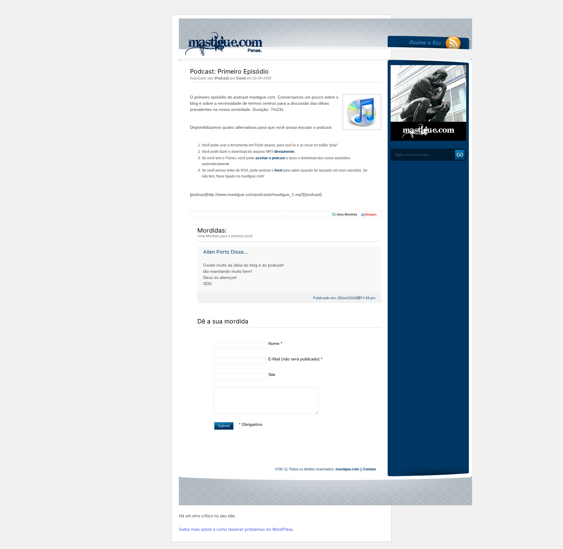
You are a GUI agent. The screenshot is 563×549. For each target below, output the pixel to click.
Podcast (221, 78)
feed (278, 170)
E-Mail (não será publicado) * (295, 359)
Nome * (275, 343)
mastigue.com (347, 469)
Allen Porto (216, 252)
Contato (369, 469)
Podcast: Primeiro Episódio (229, 71)
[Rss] (434, 24)
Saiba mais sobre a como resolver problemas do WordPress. (236, 529)
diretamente (284, 152)
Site (271, 374)
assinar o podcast (270, 158)
